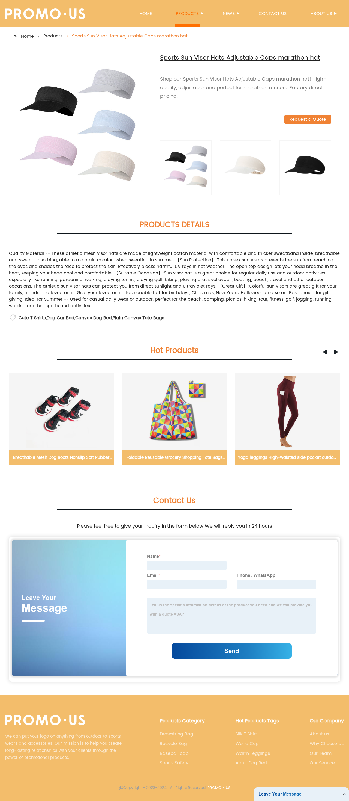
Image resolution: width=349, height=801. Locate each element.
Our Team (321, 753)
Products (187, 13)
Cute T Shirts (32, 317)
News (229, 13)
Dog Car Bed (60, 317)
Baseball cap (174, 753)
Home (145, 13)
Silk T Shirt (246, 734)
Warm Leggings (253, 753)
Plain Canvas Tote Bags (138, 317)
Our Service (322, 763)
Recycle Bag (173, 743)
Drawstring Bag (176, 734)
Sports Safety (174, 763)
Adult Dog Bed (251, 763)
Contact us (273, 13)
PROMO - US (218, 788)
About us (321, 13)
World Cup (247, 743)
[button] (325, 352)
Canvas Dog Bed (93, 317)
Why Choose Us (327, 743)
